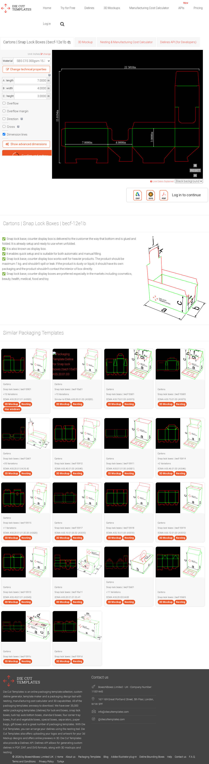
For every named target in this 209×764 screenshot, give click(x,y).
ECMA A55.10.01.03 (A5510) (120, 533)
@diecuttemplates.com (111, 719)
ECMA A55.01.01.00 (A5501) (120, 468)
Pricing (198, 8)
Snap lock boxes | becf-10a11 (69, 592)
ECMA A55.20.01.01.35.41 (67, 597)
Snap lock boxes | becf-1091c (17, 656)
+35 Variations (10, 463)
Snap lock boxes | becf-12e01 (17, 458)
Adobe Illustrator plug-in (124, 756)
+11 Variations (113, 592)
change (47, 54)
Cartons (7, 384)
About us (71, 756)
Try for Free (67, 8)
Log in (47, 23)
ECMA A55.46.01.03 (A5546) (172, 468)
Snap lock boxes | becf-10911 (120, 463)
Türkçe (60, 761)
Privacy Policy (46, 761)
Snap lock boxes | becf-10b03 (172, 394)
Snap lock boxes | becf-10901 (17, 389)
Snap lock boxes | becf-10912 (69, 463)
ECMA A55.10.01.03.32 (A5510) (70, 533)
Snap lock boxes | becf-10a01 (69, 389)
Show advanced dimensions (29, 144)
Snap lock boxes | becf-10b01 (120, 394)
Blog (105, 756)
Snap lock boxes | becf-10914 (172, 458)
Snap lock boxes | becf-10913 (17, 592)
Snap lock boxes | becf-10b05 (172, 597)
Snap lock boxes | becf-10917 (69, 528)
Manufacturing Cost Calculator (149, 8)
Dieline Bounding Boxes (152, 756)
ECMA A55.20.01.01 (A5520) (17, 399)
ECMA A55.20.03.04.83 (117, 597)
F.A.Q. (192, 756)
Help (169, 756)
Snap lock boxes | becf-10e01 (120, 587)
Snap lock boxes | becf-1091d (69, 656)
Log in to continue (186, 195)
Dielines (89, 8)
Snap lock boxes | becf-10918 (120, 528)
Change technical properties (28, 69)
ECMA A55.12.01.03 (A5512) (172, 533)
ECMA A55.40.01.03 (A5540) (69, 468)
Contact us (180, 756)
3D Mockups (112, 8)
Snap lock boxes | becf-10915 (17, 523)
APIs (183, 6)
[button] (69, 42)
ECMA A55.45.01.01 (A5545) (17, 597)
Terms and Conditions (24, 761)
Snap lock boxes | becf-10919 (172, 528)
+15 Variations (10, 394)
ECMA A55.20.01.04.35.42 (16, 468)
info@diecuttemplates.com (113, 711)
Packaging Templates (89, 756)
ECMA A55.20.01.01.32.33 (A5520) (20, 533)
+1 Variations (9, 528)
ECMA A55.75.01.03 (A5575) (120, 399)
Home (47, 8)
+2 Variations (164, 463)
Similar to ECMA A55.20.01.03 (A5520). (74, 399)
